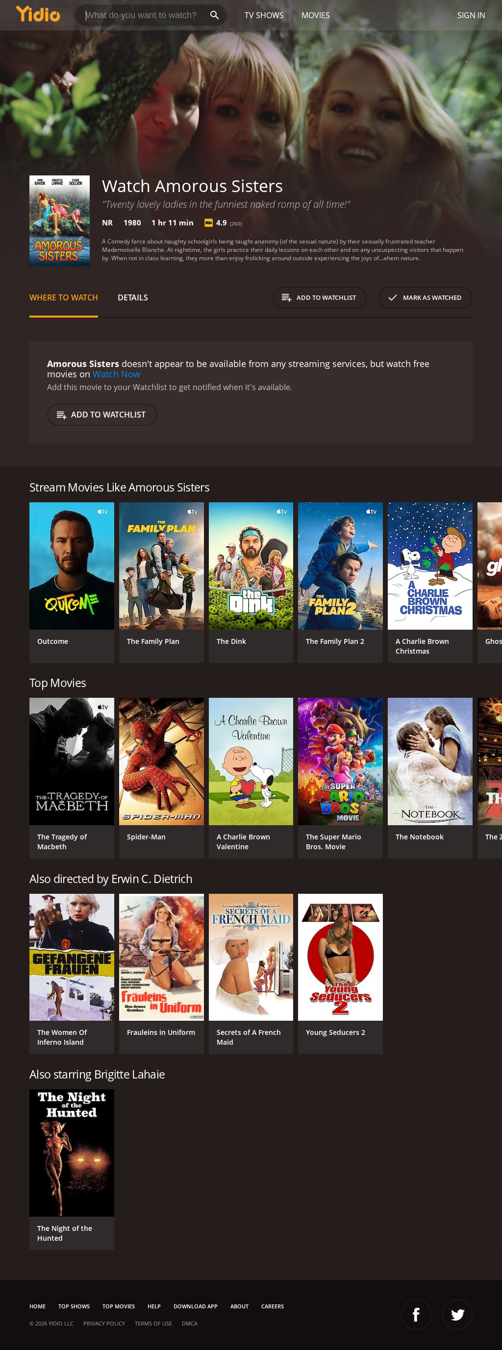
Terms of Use (153, 1323)
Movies (315, 15)
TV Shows (264, 15)
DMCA (190, 1323)
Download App (196, 1306)
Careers (272, 1306)
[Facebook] (416, 1315)
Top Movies (118, 1306)
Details (133, 297)
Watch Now (116, 374)
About (239, 1306)
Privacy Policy (104, 1323)
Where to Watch (63, 297)
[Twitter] (457, 1315)
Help (154, 1306)
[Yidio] (38, 15)
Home (37, 1306)
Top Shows (74, 1306)
